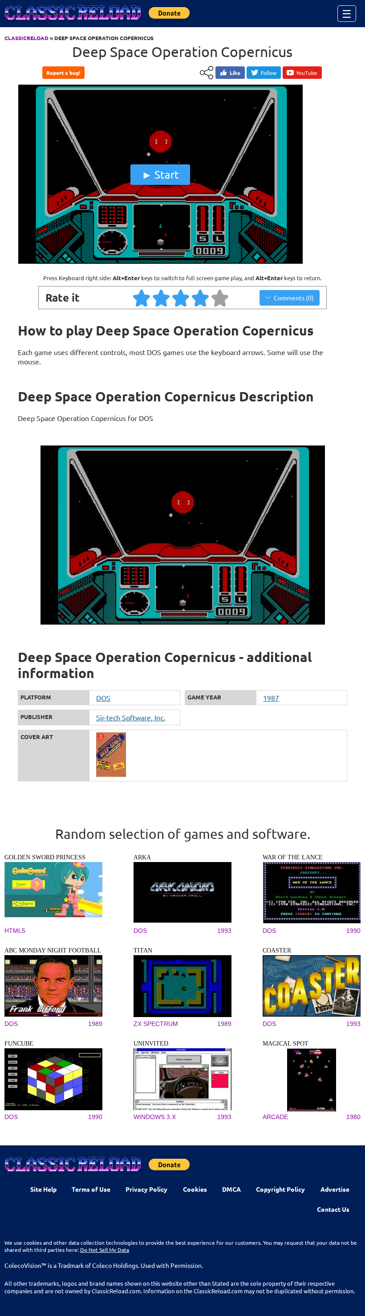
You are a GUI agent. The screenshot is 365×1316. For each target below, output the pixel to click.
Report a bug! (63, 72)
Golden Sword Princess (44, 857)
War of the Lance (293, 857)
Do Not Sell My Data (104, 1249)
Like (235, 72)
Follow (268, 72)
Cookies (195, 1189)
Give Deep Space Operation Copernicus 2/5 (161, 298)
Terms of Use (91, 1189)
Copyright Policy (280, 1189)
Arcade (275, 1116)
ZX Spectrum (156, 1023)
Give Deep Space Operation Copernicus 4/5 (200, 298)
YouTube (306, 72)
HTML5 (14, 930)
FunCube (18, 1043)
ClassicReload (26, 37)
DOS (103, 697)
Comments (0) (294, 298)
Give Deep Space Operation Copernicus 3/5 (181, 298)
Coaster (277, 950)
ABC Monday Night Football (52, 950)
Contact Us (333, 1209)
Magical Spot (285, 1043)
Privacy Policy (146, 1189)
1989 (95, 1023)
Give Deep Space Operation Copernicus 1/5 (142, 298)
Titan (143, 950)
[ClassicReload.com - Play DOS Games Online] (72, 21)
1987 (271, 697)
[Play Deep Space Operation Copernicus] (160, 261)
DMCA (231, 1189)
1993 (224, 930)
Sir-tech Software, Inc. (130, 717)
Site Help (43, 1189)
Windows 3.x (155, 1116)
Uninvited (151, 1043)
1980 (353, 1116)
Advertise (334, 1189)
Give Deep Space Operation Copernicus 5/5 (220, 298)
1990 (353, 930)
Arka (142, 857)
